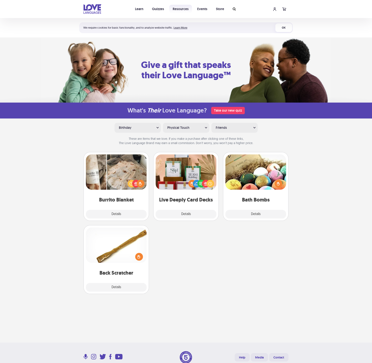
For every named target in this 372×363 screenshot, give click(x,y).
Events (202, 9)
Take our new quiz (228, 110)
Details (116, 214)
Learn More (180, 27)
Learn (139, 9)
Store (220, 9)
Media (259, 357)
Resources (181, 9)
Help (242, 357)
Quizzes (158, 9)
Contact (278, 357)
